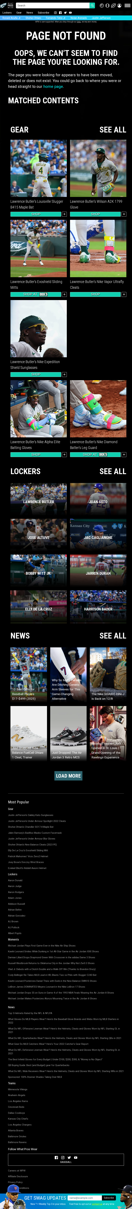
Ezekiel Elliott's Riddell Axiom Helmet (27, 868)
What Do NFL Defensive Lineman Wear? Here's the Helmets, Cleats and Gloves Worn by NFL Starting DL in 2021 (64, 1051)
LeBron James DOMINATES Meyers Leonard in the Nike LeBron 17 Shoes (46, 986)
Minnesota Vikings (17, 1089)
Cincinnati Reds (16, 1107)
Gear (19, 12)
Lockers (7, 12)
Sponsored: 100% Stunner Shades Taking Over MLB (35, 1077)
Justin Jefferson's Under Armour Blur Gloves (31, 838)
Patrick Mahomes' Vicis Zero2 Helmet (28, 856)
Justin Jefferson (101, 18)
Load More (68, 776)
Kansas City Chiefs (18, 1118)
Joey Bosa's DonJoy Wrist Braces (26, 862)
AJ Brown (13, 921)
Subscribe (43, 12)
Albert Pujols (14, 933)
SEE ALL (112, 129)
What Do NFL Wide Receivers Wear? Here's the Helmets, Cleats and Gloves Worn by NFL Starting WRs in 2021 (66, 1071)
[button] (119, 6)
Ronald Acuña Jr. (11, 18)
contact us (97, 1204)
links (79, 22)
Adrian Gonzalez (16, 915)
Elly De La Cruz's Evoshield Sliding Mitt (28, 850)
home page (53, 86)
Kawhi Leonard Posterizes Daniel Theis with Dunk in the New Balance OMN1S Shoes (52, 981)
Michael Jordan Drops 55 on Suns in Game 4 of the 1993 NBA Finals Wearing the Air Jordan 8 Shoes (61, 992)
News (29, 12)
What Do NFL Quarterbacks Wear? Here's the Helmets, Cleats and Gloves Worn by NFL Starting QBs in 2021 (64, 1038)
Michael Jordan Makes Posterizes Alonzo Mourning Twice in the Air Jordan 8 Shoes (52, 998)
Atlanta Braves (16, 1130)
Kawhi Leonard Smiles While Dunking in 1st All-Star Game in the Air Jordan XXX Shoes (53, 951)
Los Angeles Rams (18, 1101)
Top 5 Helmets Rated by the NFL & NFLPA (30, 1013)
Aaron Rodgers (16, 892)
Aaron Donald (15, 880)
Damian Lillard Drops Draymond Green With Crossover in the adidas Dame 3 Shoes (51, 957)
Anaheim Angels (16, 1095)
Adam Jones (15, 898)
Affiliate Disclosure (18, 1176)
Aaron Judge (15, 886)
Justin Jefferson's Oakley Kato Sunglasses (30, 815)
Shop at (30, 294)
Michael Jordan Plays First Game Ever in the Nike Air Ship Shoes (41, 945)
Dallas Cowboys (16, 1113)
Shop (35, 214)
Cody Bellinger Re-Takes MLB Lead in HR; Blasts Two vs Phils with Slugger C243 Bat (52, 975)
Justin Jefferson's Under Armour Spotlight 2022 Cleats (37, 821)
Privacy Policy (15, 1182)
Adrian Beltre (15, 909)
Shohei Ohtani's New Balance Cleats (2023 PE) (32, 844)
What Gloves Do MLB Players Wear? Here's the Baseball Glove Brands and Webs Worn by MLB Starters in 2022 (63, 1021)
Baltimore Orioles (17, 1136)
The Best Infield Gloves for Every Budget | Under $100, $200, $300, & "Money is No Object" (55, 1059)
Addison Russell (16, 903)
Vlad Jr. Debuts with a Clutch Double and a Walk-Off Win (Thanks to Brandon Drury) (52, 969)
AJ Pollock (13, 927)
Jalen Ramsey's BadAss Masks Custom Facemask (35, 832)
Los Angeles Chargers (20, 1124)
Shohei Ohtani (33, 18)
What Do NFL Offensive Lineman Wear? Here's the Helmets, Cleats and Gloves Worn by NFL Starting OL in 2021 (64, 1030)
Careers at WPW (16, 1170)
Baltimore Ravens (17, 1142)
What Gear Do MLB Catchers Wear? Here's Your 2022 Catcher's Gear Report (48, 1044)
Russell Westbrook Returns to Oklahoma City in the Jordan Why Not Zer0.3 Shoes (51, 963)
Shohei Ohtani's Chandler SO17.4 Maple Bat (30, 826)
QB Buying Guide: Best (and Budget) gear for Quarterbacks (38, 1065)
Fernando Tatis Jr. (56, 18)
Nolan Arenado (79, 18)
